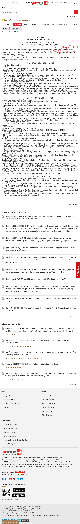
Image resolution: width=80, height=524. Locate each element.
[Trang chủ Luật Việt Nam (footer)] (40, 452)
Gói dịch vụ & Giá (50, 2)
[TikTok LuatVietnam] (14, 479)
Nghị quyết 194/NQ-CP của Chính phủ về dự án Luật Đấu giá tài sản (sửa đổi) (35, 279)
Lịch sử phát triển (9, 399)
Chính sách (19, 379)
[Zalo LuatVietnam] (6, 479)
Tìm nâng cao (73, 16)
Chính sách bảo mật (10, 436)
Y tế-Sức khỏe (10, 334)
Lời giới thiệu (8, 396)
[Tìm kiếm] (76, 12)
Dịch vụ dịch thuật (48, 407)
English (65, 2)
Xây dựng (8, 367)
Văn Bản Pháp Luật (8, 515)
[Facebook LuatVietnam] (3, 479)
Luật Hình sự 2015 (52, 515)
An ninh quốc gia (21, 358)
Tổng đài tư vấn (47, 415)
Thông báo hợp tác (10, 444)
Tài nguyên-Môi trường (35, 358)
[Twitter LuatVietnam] (18, 479)
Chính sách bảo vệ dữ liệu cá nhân (15, 440)
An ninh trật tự (10, 358)
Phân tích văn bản (48, 399)
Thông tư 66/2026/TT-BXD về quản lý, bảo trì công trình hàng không (31, 364)
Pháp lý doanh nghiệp (49, 403)
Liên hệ (6, 407)
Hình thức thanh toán (11, 428)
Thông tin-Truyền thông (23, 346)
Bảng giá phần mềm (10, 424)
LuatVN (74, 204)
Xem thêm (73, 384)
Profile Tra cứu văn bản (11, 403)
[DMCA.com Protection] (23, 521)
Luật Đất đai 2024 (39, 515)
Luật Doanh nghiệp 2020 (24, 515)
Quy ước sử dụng (9, 432)
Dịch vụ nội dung (47, 411)
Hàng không (17, 367)
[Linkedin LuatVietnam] (21, 479)
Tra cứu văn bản (47, 396)
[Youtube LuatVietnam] (10, 479)
